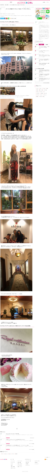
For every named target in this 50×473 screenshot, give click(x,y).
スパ (44, 91)
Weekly (41, 44)
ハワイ (37, 88)
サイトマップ (27, 465)
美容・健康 (8, 443)
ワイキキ (44, 88)
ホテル (37, 91)
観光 (47, 88)
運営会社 (36, 462)
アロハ (41, 88)
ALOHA (42, 93)
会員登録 (44, 2)
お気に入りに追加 (13, 18)
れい (39, 72)
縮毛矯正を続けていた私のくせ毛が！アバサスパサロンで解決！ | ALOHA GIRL (12, 86)
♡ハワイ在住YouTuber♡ (40, 68)
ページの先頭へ (46, 457)
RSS (46, 459)
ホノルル (41, 91)
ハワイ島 (40, 96)
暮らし (44, 96)
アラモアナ (38, 93)
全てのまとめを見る (46, 82)
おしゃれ (45, 93)
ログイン (48, 2)
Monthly (47, 44)
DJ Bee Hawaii (41, 76)
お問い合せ (27, 462)
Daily (37, 44)
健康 (37, 96)
